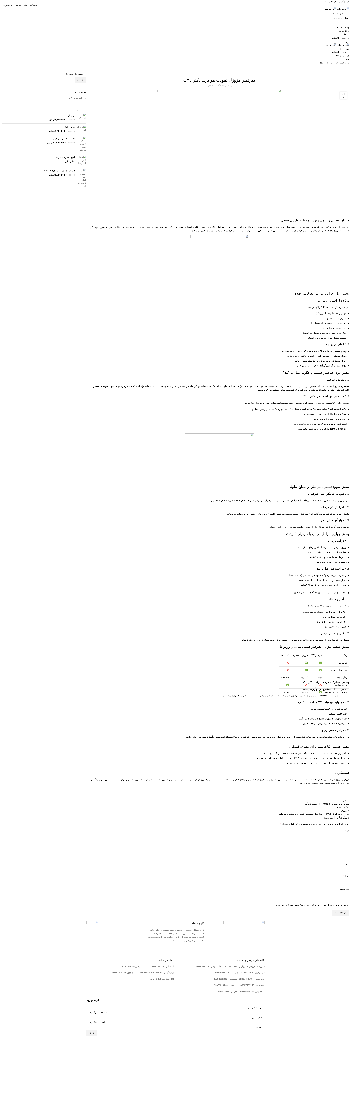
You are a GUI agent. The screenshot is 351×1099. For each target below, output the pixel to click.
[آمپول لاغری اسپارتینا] (81, 160)
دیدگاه (345, 830)
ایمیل (346, 876)
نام (347, 863)
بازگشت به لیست (341, 807)
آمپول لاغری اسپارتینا (65, 157)
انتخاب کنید (95, 1022)
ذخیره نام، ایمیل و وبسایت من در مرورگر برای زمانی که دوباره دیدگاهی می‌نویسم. (312, 905)
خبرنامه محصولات (219, 73)
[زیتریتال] (81, 117)
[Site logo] (342, 9)
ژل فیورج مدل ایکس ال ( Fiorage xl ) (57, 170)
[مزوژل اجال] (81, 129)
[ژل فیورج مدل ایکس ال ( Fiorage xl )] (81, 178)
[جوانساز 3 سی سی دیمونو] (81, 144)
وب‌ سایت (344, 889)
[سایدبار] (347, 1041)
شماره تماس (96, 1012)
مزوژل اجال (69, 127)
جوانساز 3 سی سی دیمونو (63, 138)
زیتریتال (71, 115)
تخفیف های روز (174, 68)
